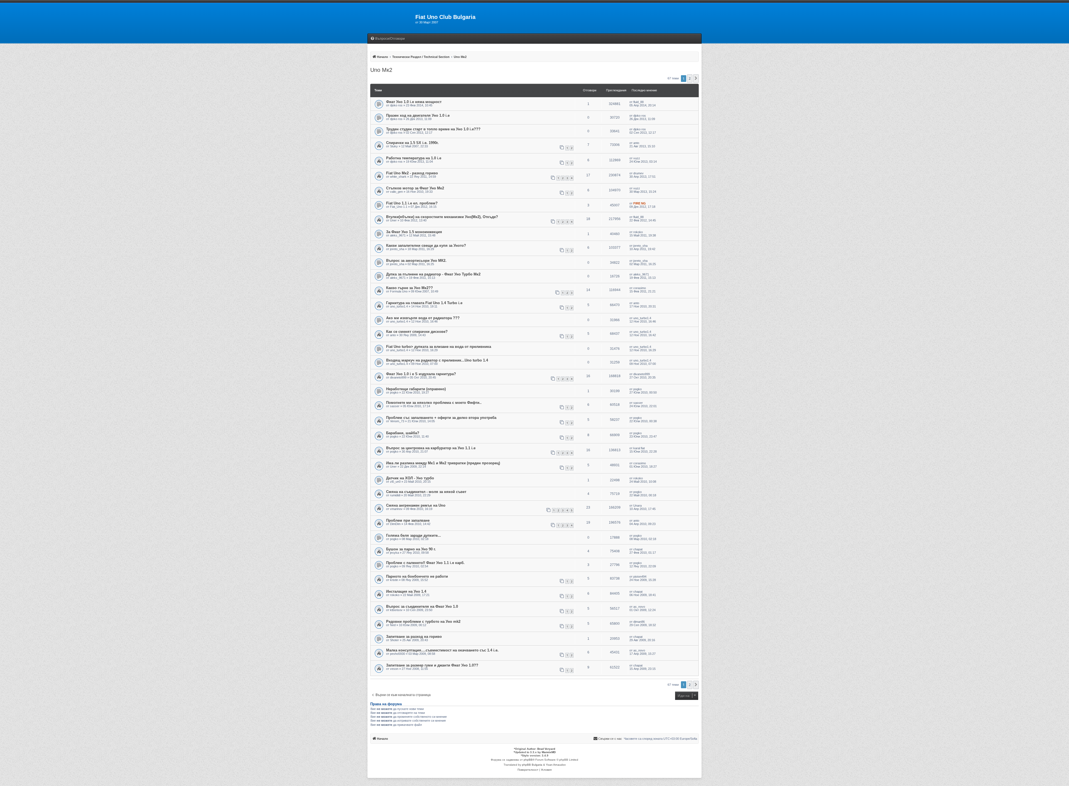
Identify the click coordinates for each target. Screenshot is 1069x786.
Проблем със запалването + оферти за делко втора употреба (441, 418)
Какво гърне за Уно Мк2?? (409, 288)
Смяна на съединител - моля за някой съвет (426, 492)
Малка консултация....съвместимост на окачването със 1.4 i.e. (442, 650)
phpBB (528, 759)
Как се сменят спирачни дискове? (417, 331)
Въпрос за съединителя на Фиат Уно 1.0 (422, 606)
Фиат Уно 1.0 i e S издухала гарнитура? (421, 374)
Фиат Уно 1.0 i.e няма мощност (414, 102)
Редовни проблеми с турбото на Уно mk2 (423, 621)
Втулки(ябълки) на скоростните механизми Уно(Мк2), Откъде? (442, 217)
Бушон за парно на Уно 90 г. (411, 549)
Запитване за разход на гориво (414, 636)
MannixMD (549, 752)
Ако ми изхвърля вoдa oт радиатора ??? (423, 318)
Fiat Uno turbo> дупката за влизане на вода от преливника (438, 347)
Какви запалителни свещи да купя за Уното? (426, 245)
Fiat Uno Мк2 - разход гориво (412, 173)
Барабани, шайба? (402, 433)
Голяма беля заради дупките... (413, 535)
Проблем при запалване (408, 520)
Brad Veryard (546, 748)
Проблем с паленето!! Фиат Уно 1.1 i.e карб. (425, 563)
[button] (696, 78)
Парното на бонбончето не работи (417, 576)
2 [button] (690, 78)
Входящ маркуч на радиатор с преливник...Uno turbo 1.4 (437, 360)
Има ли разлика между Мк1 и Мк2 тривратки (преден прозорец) (443, 463)
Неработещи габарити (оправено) (416, 389)
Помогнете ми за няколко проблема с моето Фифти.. (434, 403)
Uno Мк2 (381, 70)
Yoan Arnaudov (556, 764)
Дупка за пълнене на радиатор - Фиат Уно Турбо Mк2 (433, 274)
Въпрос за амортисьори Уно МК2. (416, 260)
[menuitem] (387, 39)
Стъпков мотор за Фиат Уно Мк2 (415, 188)
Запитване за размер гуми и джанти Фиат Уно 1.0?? (432, 665)
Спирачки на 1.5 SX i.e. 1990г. (412, 143)
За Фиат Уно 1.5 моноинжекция (414, 232)
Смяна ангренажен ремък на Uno (415, 505)
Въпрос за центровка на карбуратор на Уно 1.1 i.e (430, 448)
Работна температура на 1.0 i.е (413, 158)
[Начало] (391, 19)
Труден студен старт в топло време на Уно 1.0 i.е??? (433, 129)
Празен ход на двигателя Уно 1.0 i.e (418, 115)
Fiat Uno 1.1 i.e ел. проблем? (412, 203)
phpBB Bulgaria (532, 764)
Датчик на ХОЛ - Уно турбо (410, 478)
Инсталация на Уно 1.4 (406, 591)
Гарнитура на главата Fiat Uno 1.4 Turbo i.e (424, 303)
